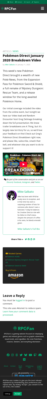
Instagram (26, 182)
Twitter (37, 182)
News (15, 51)
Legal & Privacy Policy (39, 367)
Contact (19, 2)
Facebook (17, 182)
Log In (28, 2)
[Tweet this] (26, 239)
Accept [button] (17, 394)
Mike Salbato (10, 64)
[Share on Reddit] (31, 239)
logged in (20, 300)
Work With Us (20, 367)
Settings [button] (7, 394)
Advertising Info (29, 367)
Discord (10, 182)
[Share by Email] (34, 239)
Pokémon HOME (13, 256)
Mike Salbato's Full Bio (29, 229)
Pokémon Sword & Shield (16, 266)
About (11, 2)
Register (36, 2)
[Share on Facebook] (29, 239)
